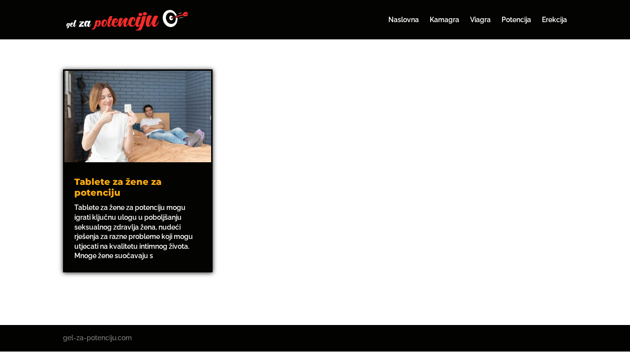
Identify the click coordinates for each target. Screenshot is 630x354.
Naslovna (403, 20)
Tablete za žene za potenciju (117, 187)
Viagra (480, 20)
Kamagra (444, 20)
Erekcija (554, 20)
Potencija (516, 20)
